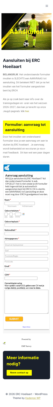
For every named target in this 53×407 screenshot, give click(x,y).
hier (27, 111)
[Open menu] (46, 6)
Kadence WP (32, 398)
